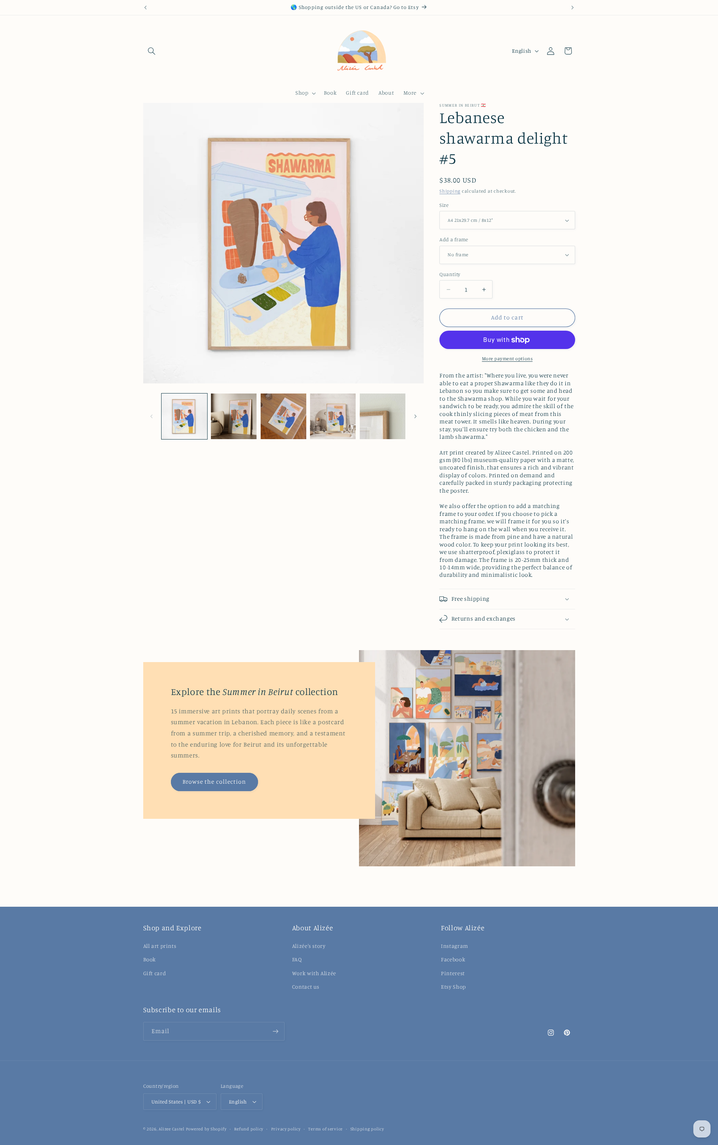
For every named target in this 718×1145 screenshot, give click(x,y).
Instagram (454, 946)
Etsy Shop (453, 986)
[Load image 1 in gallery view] (184, 416)
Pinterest (453, 973)
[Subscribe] (275, 1031)
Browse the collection (214, 781)
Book (149, 959)
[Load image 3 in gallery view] (283, 416)
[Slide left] (151, 416)
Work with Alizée (314, 973)
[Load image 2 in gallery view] (234, 416)
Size (443, 205)
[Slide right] (415, 416)
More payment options (507, 358)
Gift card (154, 973)
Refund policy (248, 1129)
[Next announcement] (572, 7)
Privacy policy (286, 1129)
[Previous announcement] (145, 7)
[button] (151, 50)
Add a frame (453, 239)
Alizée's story (309, 946)
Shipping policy (367, 1129)
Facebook (453, 959)
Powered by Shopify (206, 1129)
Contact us (305, 986)
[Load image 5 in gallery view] (382, 416)
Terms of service (325, 1129)
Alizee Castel (171, 1129)
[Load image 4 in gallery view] (333, 416)
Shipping (449, 191)
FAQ (297, 959)
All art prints (160, 946)
